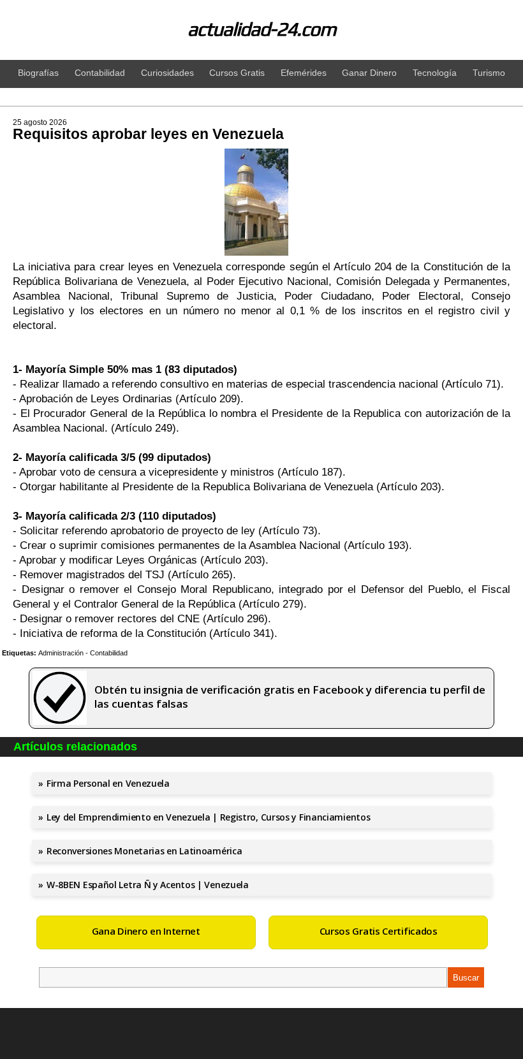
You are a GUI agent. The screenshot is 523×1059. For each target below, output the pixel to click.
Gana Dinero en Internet (146, 930)
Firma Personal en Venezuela (108, 783)
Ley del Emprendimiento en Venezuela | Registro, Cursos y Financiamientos (208, 817)
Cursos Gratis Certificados (379, 930)
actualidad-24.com (262, 29)
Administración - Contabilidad (83, 653)
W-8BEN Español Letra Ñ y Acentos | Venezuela (148, 885)
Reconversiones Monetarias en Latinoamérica (144, 851)
